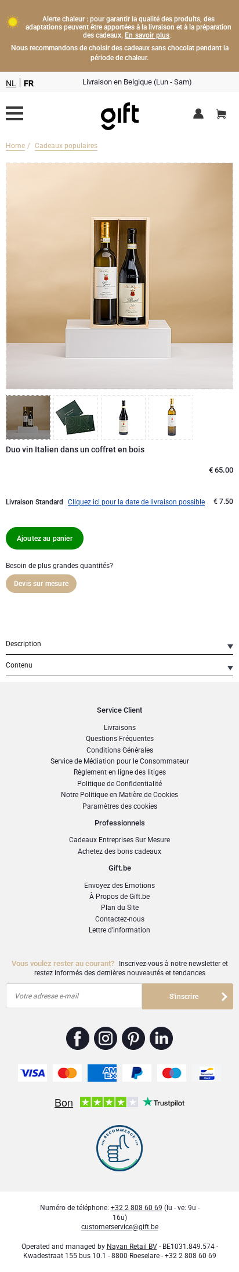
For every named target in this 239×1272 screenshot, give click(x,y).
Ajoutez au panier (45, 538)
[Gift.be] (14, 113)
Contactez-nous (119, 919)
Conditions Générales (119, 750)
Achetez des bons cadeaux (119, 851)
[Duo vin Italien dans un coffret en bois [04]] (172, 417)
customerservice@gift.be (119, 1227)
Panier (221, 114)
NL (11, 83)
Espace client (200, 114)
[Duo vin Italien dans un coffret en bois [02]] (77, 417)
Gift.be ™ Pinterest (134, 1038)
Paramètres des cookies (119, 806)
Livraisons (120, 728)
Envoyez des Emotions (119, 886)
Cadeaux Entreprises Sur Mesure (119, 840)
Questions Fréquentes (120, 739)
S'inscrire (183, 997)
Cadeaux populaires (66, 146)
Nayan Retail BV (132, 1246)
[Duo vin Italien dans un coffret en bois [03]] (125, 417)
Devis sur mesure (41, 584)
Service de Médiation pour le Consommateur (119, 761)
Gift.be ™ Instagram (106, 1038)
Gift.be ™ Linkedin (161, 1038)
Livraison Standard (34, 502)
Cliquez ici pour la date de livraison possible (136, 502)
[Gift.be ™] (120, 113)
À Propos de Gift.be (119, 897)
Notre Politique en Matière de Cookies (119, 795)
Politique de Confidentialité (119, 784)
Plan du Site (120, 908)
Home (15, 146)
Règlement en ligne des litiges (120, 772)
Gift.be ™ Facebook (78, 1038)
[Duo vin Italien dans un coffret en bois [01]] (29, 417)
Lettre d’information (119, 930)
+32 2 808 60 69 (136, 1208)
